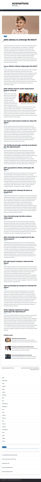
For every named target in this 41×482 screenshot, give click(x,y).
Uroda (3, 432)
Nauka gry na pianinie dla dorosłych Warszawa (23, 346)
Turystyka (4, 426)
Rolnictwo (4, 418)
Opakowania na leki (5, 463)
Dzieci (3, 383)
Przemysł (3, 415)
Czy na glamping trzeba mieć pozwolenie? (9, 454)
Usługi (3, 435)
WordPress (19, 479)
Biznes (3, 377)
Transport (4, 423)
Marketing (4, 395)
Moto (3, 400)
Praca (3, 409)
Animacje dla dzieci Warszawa (19, 338)
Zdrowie (3, 441)
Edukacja (3, 386)
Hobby (3, 389)
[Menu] (1, 10)
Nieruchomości (5, 403)
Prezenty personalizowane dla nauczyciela (22, 355)
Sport (3, 420)
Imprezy (5, 36)
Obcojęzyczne (4, 406)
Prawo (3, 412)
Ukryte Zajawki (5, 429)
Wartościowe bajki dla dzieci (7, 467)
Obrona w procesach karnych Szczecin (9, 459)
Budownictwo (4, 380)
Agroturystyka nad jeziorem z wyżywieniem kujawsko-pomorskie (30, 368)
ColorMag (13, 479)
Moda (3, 397)
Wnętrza (3, 438)
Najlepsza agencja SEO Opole (8, 368)
